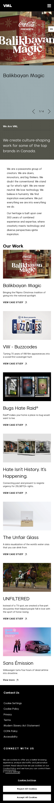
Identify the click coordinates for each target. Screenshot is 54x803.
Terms (7, 720)
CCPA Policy (11, 731)
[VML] (7, 5)
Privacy (8, 714)
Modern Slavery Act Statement (22, 725)
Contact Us (11, 692)
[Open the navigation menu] (48, 5)
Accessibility (11, 736)
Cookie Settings (13, 703)
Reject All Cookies (27, 789)
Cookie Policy (11, 708)
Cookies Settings (27, 780)
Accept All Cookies (27, 797)
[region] (27, 777)
